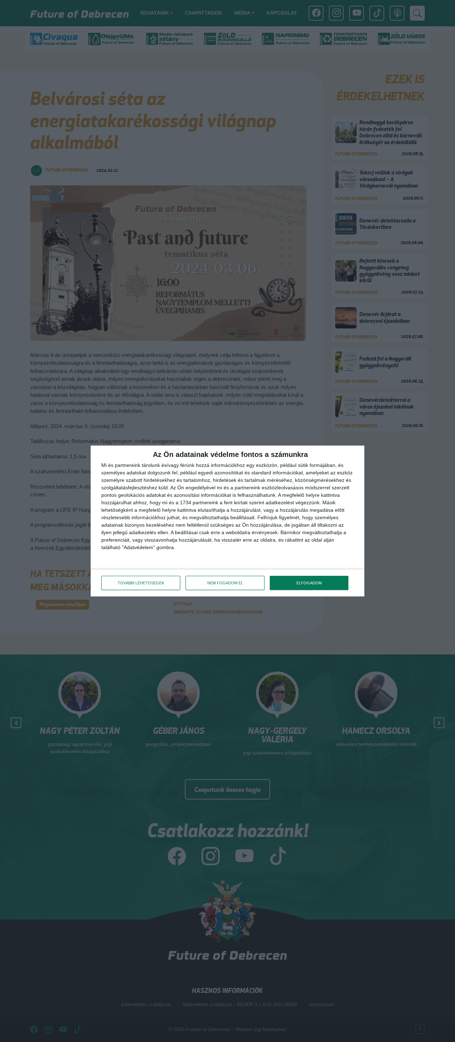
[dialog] (227, 521)
